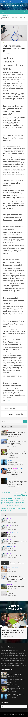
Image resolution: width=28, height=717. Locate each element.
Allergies (23, 498)
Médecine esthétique (12, 470)
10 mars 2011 (10, 581)
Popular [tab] (5, 563)
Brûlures (11, 504)
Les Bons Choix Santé (12, 5)
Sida (11, 508)
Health (9, 430)
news (4, 43)
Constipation (17, 504)
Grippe (15, 495)
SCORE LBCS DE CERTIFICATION (17, 542)
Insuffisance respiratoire (5, 495)
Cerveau (3, 502)
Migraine (11, 495)
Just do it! (10, 594)
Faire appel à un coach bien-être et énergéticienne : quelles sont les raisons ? (16, 453)
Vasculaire (13, 493)
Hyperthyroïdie (3, 505)
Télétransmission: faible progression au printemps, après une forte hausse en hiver (16, 577)
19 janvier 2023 (11, 457)
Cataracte (24, 504)
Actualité (10, 449)
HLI (8, 520)
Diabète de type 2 (5, 508)
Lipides (19, 495)
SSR (8, 535)
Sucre (23, 508)
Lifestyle (9, 584)
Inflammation (10, 491)
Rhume (6, 498)
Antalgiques (3, 500)
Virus (14, 500)
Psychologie (15, 532)
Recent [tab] (12, 563)
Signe (22, 502)
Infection (6, 491)
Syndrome (18, 508)
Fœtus (19, 502)
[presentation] (1, 626)
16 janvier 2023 (11, 466)
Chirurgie (9, 460)
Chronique (15, 491)
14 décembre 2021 (12, 486)
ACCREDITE (10, 549)
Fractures (7, 504)
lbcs (11, 54)
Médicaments (15, 525)
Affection (19, 505)
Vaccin (2, 491)
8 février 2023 (10, 447)
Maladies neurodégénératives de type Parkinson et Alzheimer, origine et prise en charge (17, 482)
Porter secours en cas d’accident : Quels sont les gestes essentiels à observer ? (17, 443)
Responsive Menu (21, 1)
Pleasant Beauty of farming (15, 587)
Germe (8, 510)
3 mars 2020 (6, 54)
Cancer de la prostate (13, 502)
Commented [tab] (21, 563)
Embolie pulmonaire (17, 498)
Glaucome (23, 505)
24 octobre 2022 (11, 476)
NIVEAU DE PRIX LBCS (14, 556)
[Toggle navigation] (3, 12)
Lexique (9, 518)
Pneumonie (8, 400)
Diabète (3, 504)
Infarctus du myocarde (9, 408)
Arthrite (21, 504)
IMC (10, 510)
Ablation (7, 502)
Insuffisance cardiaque (12, 505)
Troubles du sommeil (21, 493)
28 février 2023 (11, 436)
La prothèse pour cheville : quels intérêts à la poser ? (15, 463)
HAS (8, 528)
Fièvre (24, 495)
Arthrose (3, 498)
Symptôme (14, 508)
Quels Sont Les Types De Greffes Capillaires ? (14, 473)
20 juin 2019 (10, 588)
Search (25, 421)
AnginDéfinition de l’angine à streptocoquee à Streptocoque (16, 413)
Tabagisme (3, 510)
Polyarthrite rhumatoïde (22, 491)
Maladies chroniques (12, 479)
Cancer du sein (5, 493)
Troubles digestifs (9, 500)
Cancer (15, 469)
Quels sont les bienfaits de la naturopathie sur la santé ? (16, 433)
